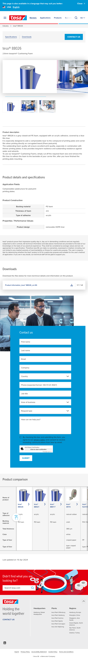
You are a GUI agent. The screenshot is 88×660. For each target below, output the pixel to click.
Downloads (26, 37)
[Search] (76, 18)
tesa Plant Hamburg (58, 615)
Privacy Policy (25, 652)
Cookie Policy (52, 652)
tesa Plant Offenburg (58, 612)
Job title (24, 393)
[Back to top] (83, 601)
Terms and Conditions (66, 652)
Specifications (11, 37)
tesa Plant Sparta (57, 621)
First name (25, 342)
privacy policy (39, 440)
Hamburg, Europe (75, 612)
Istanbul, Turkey (74, 633)
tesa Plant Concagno (58, 624)
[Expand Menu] (5, 17)
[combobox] (43, 377)
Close (80, 3)
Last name (25, 350)
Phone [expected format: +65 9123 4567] (39, 385)
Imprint (16, 652)
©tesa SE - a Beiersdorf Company (44, 656)
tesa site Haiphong (58, 627)
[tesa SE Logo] (18, 18)
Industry (6, 26)
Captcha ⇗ (47, 451)
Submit (26, 458)
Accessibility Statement (39, 652)
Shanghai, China (74, 615)
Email (23, 359)
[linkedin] (5, 643)
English (16, 7)
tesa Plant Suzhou (57, 618)
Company (25, 368)
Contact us (73, 37)
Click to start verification (38, 449)
